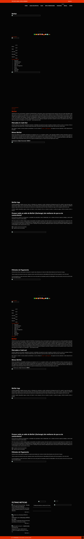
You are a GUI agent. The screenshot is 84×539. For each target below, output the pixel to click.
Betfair (14, 111)
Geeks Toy (44, 128)
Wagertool (49, 128)
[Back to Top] (82, 537)
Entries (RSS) (21, 537)
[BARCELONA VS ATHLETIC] (17, 526)
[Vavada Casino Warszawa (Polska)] (18, 505)
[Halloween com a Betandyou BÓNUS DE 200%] (20, 516)
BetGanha (16, 5)
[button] (14, 36)
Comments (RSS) (28, 537)
